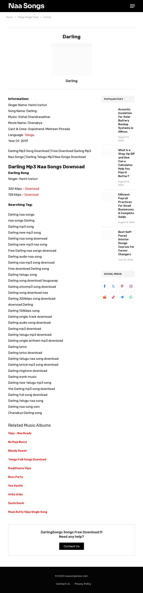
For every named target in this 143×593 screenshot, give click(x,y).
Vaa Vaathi (15, 485)
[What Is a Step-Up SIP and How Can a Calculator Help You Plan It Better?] (108, 152)
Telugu (29, 135)
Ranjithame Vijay (19, 468)
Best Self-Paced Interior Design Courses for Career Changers (126, 243)
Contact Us (63, 583)
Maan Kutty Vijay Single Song (27, 512)
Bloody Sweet (17, 450)
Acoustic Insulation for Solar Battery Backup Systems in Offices (125, 120)
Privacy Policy (82, 583)
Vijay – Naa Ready (19, 433)
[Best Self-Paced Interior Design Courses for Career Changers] (108, 234)
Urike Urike (15, 494)
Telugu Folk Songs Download (27, 459)
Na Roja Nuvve (17, 442)
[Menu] (132, 6)
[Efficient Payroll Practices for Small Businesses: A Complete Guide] (108, 197)
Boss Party (15, 477)
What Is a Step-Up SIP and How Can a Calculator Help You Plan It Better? (126, 163)
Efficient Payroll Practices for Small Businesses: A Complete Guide (126, 206)
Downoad (32, 188)
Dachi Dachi (16, 503)
